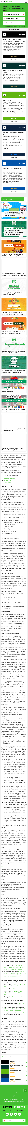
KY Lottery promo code (14, 977)
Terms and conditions (20, 1110)
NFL (2, 867)
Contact (4, 1110)
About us (10, 1110)
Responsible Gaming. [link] (13, 80)
